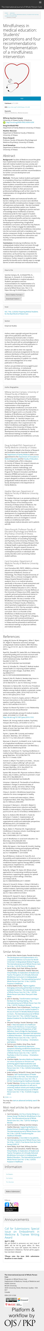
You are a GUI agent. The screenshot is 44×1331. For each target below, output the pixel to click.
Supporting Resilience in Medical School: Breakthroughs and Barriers (23, 1128)
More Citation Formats (14, 295)
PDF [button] (22, 98)
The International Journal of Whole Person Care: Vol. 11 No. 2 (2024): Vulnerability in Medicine (23, 1068)
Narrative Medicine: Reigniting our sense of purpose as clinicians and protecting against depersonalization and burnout (23, 1062)
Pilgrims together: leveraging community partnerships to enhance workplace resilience (23, 988)
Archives (12, 13)
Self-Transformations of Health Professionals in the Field (21, 1075)
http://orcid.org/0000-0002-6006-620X (20, 122)
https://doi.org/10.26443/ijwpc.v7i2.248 (19, 107)
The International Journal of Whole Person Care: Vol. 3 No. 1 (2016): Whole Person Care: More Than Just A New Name (23, 993)
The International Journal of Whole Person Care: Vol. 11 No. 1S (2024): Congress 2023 (23, 1092)
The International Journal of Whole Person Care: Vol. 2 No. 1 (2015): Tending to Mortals (24, 1003)
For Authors (9, 1178)
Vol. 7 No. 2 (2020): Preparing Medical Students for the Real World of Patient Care (21, 313)
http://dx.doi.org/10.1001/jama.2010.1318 (18, 717)
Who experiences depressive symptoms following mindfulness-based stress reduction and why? (23, 1048)
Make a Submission (13, 1191)
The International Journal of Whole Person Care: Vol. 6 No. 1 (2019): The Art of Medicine (24, 965)
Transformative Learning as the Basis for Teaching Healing (23, 1000)
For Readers (9, 1174)
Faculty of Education (31, 459)
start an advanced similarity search (25, 1100)
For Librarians (10, 1182)
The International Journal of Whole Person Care (22, 7)
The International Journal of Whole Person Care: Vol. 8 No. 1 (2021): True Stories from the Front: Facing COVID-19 (24, 1142)
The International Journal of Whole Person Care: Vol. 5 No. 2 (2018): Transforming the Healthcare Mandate (23, 1079)
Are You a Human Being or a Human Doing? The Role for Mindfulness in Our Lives (24, 1116)
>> (11, 1097)
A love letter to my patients (29, 1138)
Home (6, 13)
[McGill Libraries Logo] (14, 1304)
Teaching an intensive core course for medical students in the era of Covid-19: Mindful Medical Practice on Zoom (23, 1010)
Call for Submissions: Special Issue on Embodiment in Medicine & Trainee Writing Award (22, 1233)
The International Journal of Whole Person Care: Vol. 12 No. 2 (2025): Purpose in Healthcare (24, 981)
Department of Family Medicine (18, 454)
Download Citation (13, 299)
